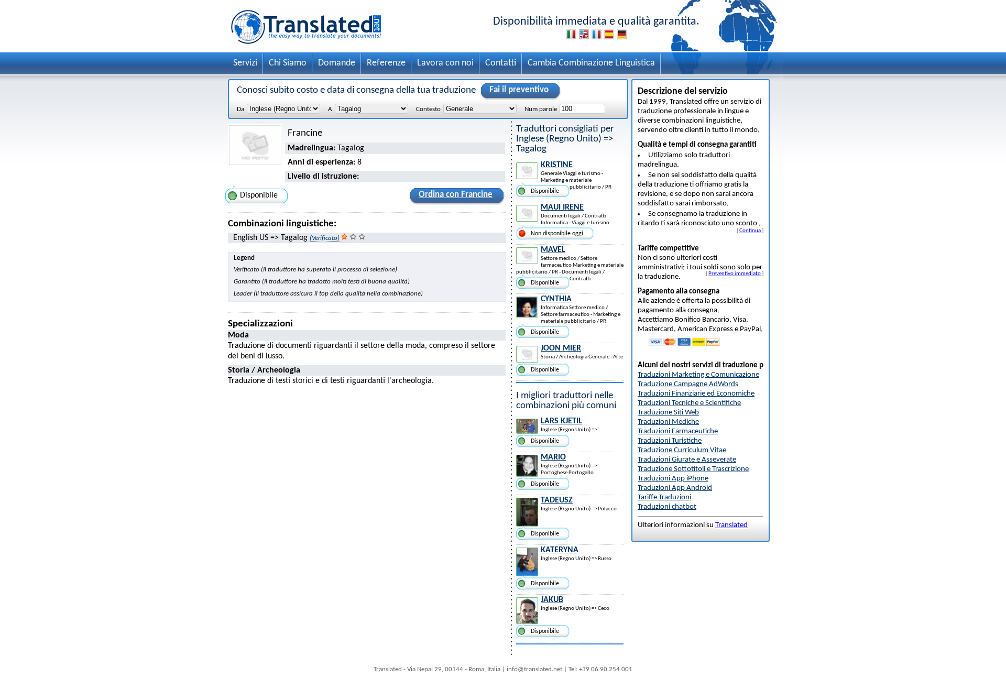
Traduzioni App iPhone (673, 479)
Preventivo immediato (734, 273)
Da (240, 109)
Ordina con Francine (456, 194)
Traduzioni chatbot (667, 507)
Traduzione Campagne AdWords (688, 384)
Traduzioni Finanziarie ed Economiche (696, 394)
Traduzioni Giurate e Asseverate (687, 460)
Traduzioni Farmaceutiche (678, 431)
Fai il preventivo (519, 89)
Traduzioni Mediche (668, 422)
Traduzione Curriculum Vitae (682, 450)
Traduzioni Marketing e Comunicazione (698, 375)
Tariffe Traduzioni (664, 497)
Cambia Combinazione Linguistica (591, 63)
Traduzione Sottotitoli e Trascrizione (693, 469)
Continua (750, 230)
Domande (336, 63)
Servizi (245, 63)
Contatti (500, 63)
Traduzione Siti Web (668, 413)
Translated (731, 525)
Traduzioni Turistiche (670, 441)
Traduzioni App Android (675, 488)
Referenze (386, 63)
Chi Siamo (288, 63)
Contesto (428, 109)
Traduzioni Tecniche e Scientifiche (689, 403)
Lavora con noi (445, 63)
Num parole (540, 109)
